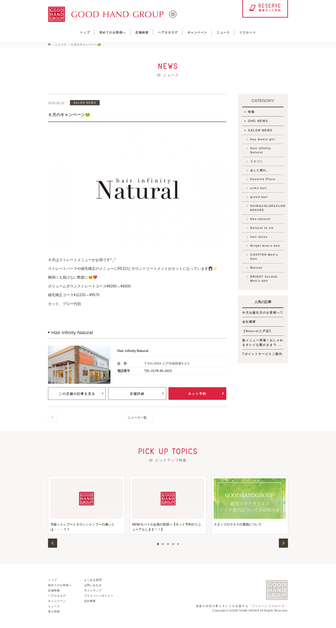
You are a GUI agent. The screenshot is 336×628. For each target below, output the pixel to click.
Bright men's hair (265, 245)
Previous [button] (52, 543)
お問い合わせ (93, 585)
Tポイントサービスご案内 (262, 354)
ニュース (223, 32)
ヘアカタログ (168, 32)
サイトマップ (93, 590)
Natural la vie (262, 228)
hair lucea (259, 236)
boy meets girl (262, 139)
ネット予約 (197, 393)
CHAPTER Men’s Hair (264, 256)
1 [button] (158, 544)
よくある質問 (93, 580)
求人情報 (54, 611)
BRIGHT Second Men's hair (263, 278)
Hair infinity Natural (260, 150)
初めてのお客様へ (112, 32)
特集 (251, 112)
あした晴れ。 (259, 170)
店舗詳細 (137, 393)
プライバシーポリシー (99, 595)
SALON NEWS (260, 130)
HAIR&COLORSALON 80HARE (266, 208)
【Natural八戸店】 (257, 331)
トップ (85, 32)
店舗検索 (142, 32)
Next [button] (283, 543)
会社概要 (249, 321)
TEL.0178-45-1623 (158, 371)
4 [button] (173, 544)
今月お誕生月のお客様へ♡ (262, 312)
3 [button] (168, 544)
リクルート (247, 32)
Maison (256, 267)
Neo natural (260, 219)
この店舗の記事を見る (77, 393)
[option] (86, 505)
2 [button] (163, 544)
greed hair (259, 197)
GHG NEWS (258, 121)
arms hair (258, 188)
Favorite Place (262, 179)
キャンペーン (197, 32)
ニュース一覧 (137, 417)
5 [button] (178, 544)
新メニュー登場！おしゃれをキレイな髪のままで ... (262, 342)
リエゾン (256, 161)
